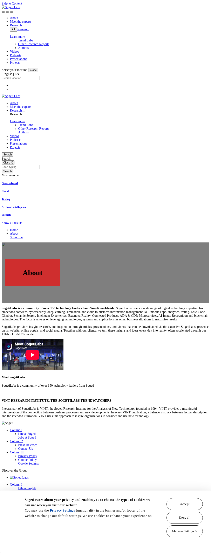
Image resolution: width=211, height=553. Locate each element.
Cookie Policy (27, 459)
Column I (16, 430)
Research (23, 29)
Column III (17, 452)
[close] (7, 12)
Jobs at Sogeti (27, 437)
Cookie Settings (28, 463)
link (14, 29)
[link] (11, 7)
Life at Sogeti (27, 433)
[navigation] (11, 12)
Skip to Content (12, 3)
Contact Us (25, 448)
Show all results (12, 223)
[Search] (3, 12)
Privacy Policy (27, 456)
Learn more (17, 36)
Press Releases (27, 445)
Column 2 (16, 441)
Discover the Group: (15, 470)
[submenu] (23, 111)
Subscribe (16, 237)
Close (33, 70)
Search (7, 154)
